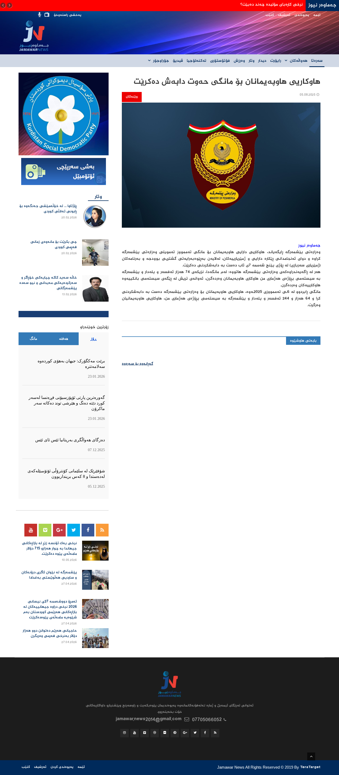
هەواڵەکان (298, 61)
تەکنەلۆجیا (196, 61)
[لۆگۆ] (64, 114)
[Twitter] (73, 530)
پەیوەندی (302, 15)
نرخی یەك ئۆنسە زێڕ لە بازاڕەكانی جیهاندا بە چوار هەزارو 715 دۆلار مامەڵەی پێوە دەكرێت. (49, 549)
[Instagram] (124, 733)
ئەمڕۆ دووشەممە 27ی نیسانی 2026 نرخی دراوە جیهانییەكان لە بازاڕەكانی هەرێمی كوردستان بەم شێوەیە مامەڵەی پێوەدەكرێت (50, 609)
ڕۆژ (94, 339)
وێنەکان (132, 96)
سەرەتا (317, 61)
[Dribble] (154, 733)
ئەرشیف (284, 15)
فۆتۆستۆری (220, 61)
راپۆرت (275, 61)
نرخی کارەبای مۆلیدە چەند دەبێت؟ (271, 5)
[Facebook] (88, 530)
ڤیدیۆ (178, 61)
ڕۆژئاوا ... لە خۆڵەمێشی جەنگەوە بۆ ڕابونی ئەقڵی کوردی (48, 209)
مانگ (33, 339)
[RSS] (102, 530)
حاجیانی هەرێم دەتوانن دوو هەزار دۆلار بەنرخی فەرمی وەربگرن (50, 633)
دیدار (262, 61)
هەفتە (63, 339)
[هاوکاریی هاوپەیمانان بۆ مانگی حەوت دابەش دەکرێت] (221, 168)
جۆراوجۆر (161, 61)
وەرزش (239, 61)
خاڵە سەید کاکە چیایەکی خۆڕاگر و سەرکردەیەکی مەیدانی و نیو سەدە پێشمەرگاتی (48, 283)
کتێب (270, 15)
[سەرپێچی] (63, 172)
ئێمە (316, 15)
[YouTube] (30, 530)
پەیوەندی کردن (62, 767)
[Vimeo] (45, 530)
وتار (252, 61)
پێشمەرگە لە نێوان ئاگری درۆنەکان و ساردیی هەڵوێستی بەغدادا (49, 575)
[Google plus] (59, 530)
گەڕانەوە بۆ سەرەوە (137, 364)
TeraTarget (310, 768)
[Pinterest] (175, 733)
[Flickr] (164, 733)
